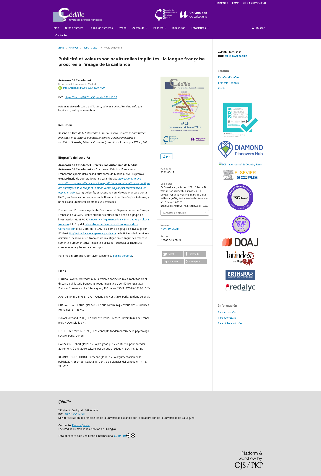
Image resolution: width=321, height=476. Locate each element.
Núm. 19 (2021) (91, 47)
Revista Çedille (81, 425)
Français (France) (228, 83)
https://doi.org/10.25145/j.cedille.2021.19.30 (91, 97)
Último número (74, 28)
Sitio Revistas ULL (256, 2)
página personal (122, 255)
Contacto (61, 35)
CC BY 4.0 (120, 436)
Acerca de (138, 28)
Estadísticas (199, 28)
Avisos (123, 28)
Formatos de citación (174, 212)
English (222, 88)
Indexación (178, 28)
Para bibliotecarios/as (230, 323)
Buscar (260, 28)
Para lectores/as (227, 312)
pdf (168, 156)
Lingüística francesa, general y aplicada (92, 233)
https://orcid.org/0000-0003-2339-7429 (84, 87)
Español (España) (228, 77)
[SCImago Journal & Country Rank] (240, 164)
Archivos (74, 47)
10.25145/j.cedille (236, 56)
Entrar (235, 2)
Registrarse (221, 2)
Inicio (56, 28)
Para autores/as (227, 317)
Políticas (158, 28)
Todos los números (101, 28)
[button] (172, 254)
